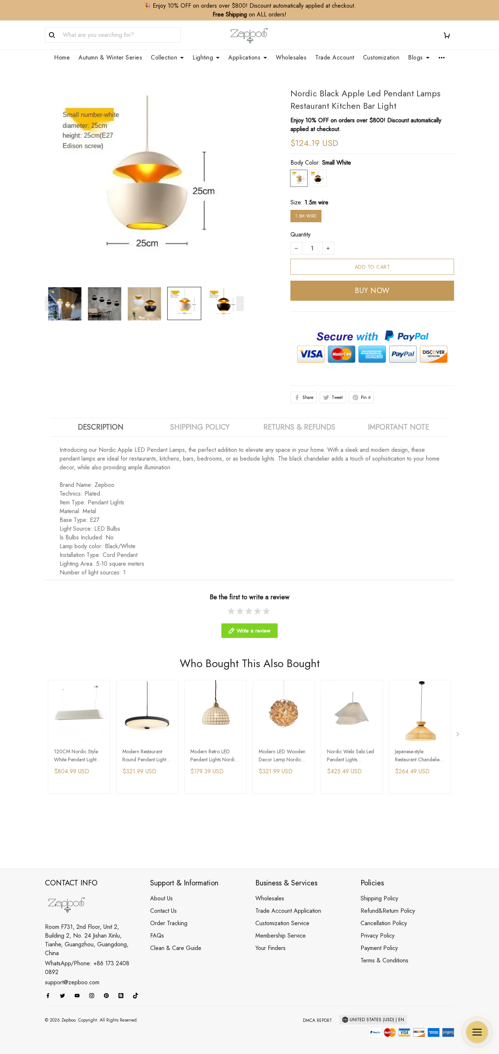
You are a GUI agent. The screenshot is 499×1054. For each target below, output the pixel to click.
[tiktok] (138, 995)
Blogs (415, 57)
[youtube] (79, 995)
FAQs (157, 935)
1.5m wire (316, 202)
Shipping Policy (379, 898)
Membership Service (280, 935)
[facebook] (50, 995)
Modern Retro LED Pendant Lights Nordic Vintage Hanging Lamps (213, 756)
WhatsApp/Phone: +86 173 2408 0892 (87, 967)
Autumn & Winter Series (110, 57)
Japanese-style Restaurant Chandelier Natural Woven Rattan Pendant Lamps (418, 756)
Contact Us (163, 911)
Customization (381, 57)
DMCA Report (317, 1020)
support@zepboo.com (72, 982)
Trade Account (334, 57)
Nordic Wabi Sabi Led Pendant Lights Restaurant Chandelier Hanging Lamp (350, 756)
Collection (164, 57)
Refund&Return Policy (388, 911)
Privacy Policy (378, 935)
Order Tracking (168, 923)
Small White (336, 162)
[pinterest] (108, 995)
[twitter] (65, 995)
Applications (244, 57)
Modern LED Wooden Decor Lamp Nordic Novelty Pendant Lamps (283, 756)
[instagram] (94, 995)
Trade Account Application (288, 911)
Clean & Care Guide (175, 948)
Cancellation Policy (384, 923)
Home (62, 57)
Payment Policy (379, 948)
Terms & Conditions (384, 960)
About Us (161, 898)
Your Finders (270, 948)
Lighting (203, 57)
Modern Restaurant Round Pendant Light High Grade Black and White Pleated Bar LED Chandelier (146, 756)
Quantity (300, 234)
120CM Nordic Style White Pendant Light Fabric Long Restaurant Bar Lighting (78, 756)
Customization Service (282, 923)
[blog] (123, 995)
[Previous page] (48, 303)
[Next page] (240, 303)
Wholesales (291, 57)
